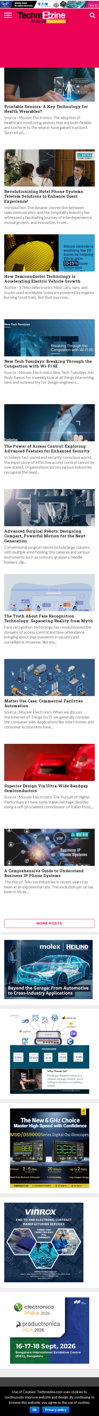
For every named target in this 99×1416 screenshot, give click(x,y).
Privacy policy (56, 1410)
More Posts (49, 923)
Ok (34, 1410)
